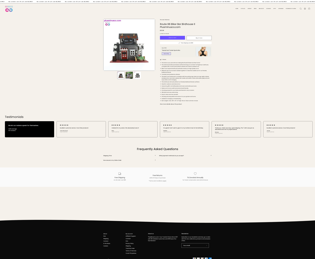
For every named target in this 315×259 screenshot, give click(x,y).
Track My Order (130, 248)
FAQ (104, 236)
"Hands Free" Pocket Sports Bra (171, 50)
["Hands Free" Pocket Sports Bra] (203, 51)
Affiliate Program (131, 236)
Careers (105, 246)
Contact (105, 241)
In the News (106, 243)
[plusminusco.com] (9, 9)
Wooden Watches (164, 19)
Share (164, 59)
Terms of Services (131, 251)
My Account (129, 234)
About (105, 234)
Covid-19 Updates (131, 253)
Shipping (105, 238)
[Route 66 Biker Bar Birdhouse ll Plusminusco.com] (121, 75)
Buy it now (199, 38)
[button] (249, 8)
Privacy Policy (130, 243)
